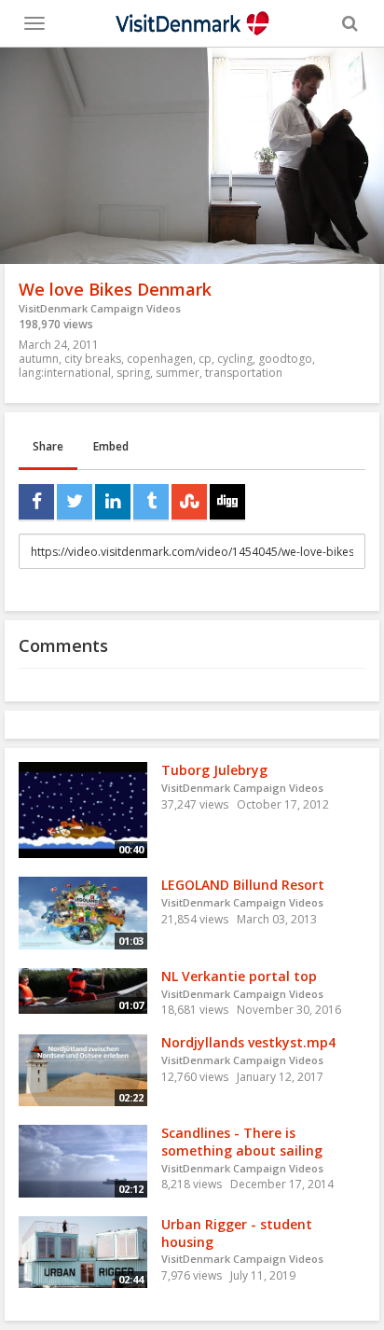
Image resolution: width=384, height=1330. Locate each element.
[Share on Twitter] (74, 502)
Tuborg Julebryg (214, 770)
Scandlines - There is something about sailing (241, 1141)
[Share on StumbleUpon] (189, 502)
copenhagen (160, 359)
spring (133, 373)
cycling (235, 359)
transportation (243, 373)
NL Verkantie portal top (239, 976)
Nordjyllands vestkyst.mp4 (248, 1042)
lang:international (65, 373)
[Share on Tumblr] (151, 502)
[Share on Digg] (227, 502)
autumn (39, 359)
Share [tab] (48, 446)
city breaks (92, 359)
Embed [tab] (111, 446)
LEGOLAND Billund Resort (242, 885)
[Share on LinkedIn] (112, 502)
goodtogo (285, 359)
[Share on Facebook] (36, 502)
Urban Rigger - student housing (236, 1233)
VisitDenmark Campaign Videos (100, 308)
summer (177, 373)
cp (205, 359)
